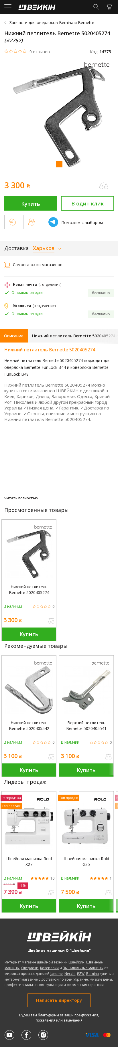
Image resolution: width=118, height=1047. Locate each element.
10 (52, 878)
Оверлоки (29, 967)
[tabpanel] (59, 117)
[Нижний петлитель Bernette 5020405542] (29, 690)
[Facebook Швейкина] (26, 1035)
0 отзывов (40, 52)
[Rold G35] (86, 825)
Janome (56, 973)
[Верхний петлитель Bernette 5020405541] (86, 690)
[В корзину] (109, 6)
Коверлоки (49, 967)
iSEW (80, 973)
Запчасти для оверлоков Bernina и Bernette (51, 22)
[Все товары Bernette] (98, 68)
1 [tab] (59, 164)
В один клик (87, 203)
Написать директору (59, 1000)
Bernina (92, 973)
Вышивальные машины (83, 967)
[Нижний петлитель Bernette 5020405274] (29, 554)
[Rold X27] (29, 825)
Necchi (69, 973)
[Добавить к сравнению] (51, 621)
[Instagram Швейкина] (43, 1035)
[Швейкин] (36, 8)
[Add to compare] (103, 185)
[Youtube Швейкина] (9, 1035)
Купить (30, 203)
